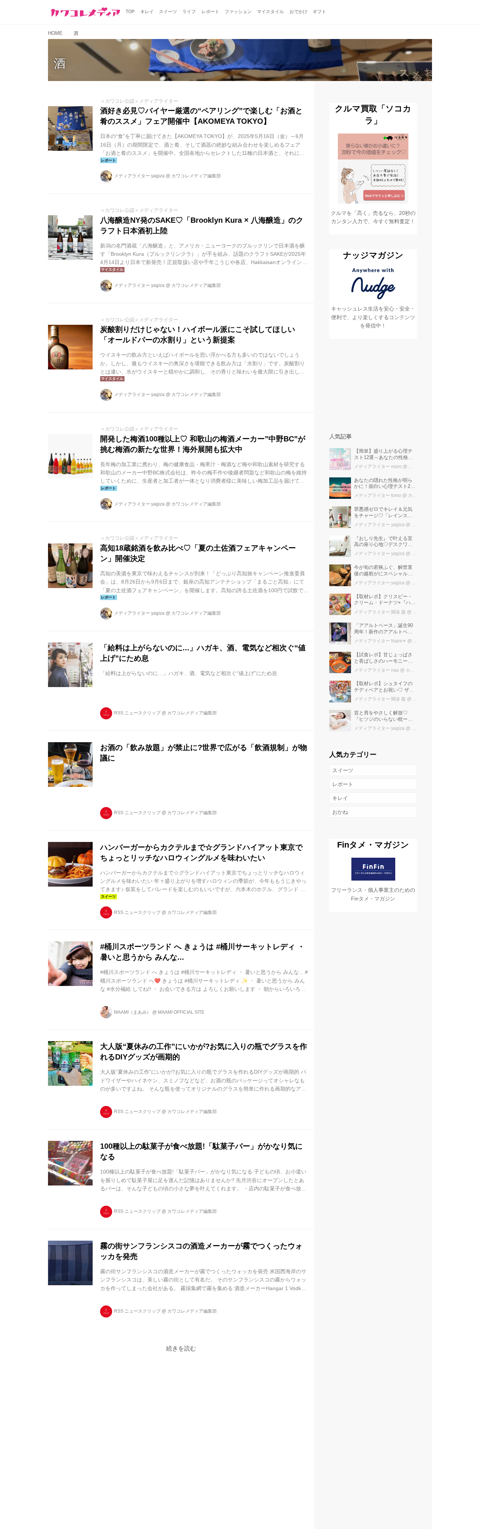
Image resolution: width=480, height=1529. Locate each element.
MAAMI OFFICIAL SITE (181, 1012)
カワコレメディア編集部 (196, 176)
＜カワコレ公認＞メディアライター (139, 101)
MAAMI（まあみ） (132, 1012)
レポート (342, 784)
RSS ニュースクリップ (137, 713)
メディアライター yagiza (139, 176)
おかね (340, 812)
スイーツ (342, 770)
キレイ (340, 798)
